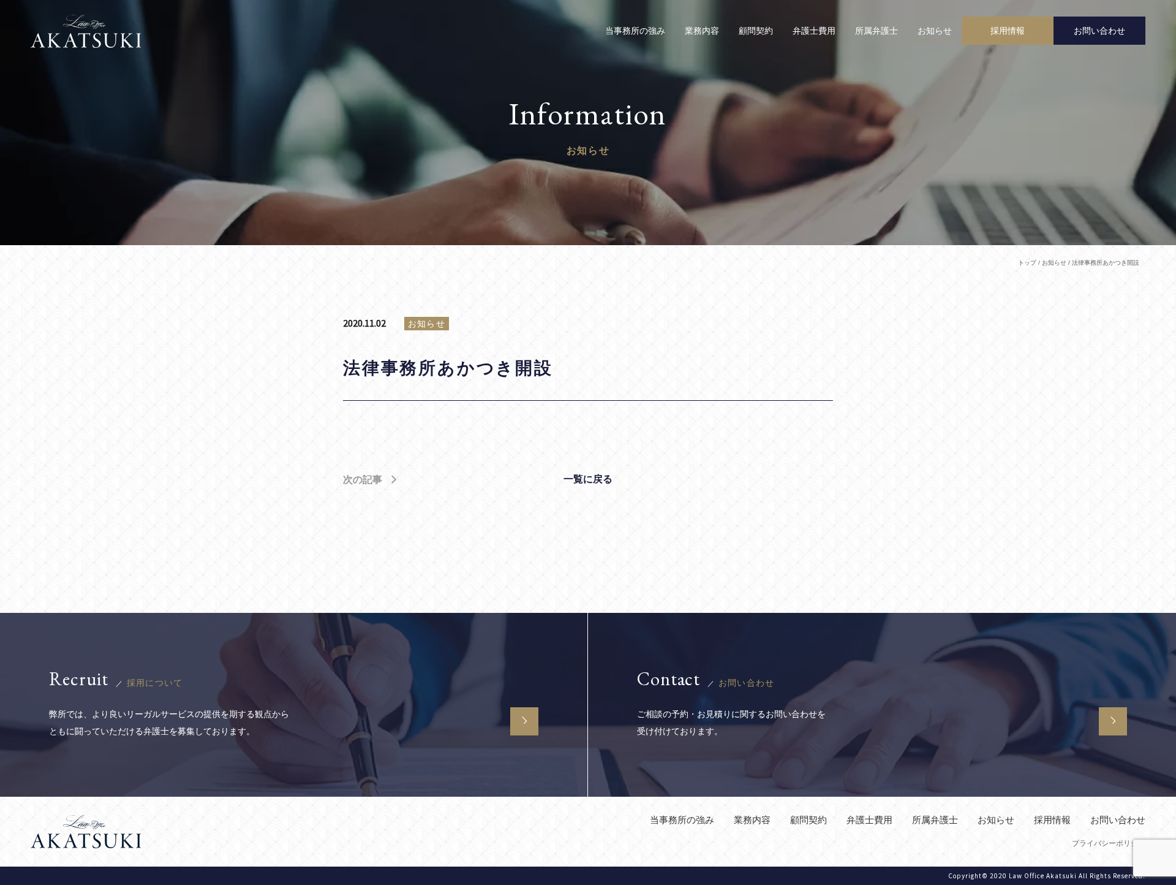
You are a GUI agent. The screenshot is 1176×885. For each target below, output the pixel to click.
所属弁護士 (876, 31)
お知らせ (935, 31)
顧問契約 (756, 31)
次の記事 (362, 479)
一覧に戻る (588, 479)
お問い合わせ (1117, 820)
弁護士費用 (814, 31)
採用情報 (1052, 820)
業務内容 (702, 31)
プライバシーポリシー (1108, 843)
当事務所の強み (635, 31)
